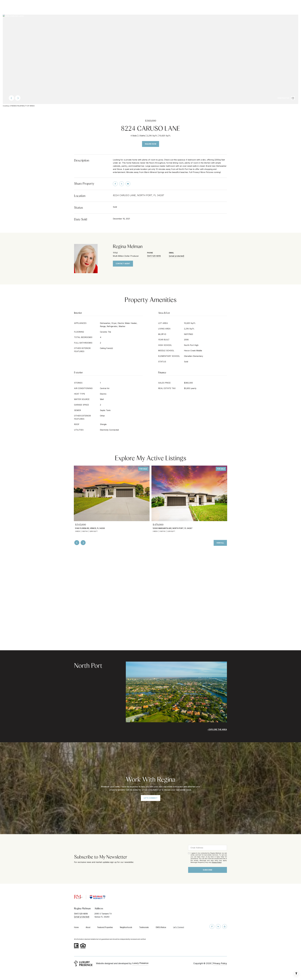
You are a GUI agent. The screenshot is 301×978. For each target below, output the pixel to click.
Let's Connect (178, 927)
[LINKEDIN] (218, 926)
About (88, 927)
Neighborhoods (126, 927)
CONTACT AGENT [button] (123, 264)
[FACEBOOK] (212, 926)
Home (76, 927)
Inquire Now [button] (150, 144)
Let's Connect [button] (150, 798)
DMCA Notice (161, 927)
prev (11, 98)
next (17, 98)
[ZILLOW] (224, 926)
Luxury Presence (140, 963)
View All (220, 543)
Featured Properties (105, 927)
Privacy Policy (216, 862)
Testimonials (144, 927)
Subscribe (207, 870)
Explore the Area (218, 729)
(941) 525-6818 (154, 256)
